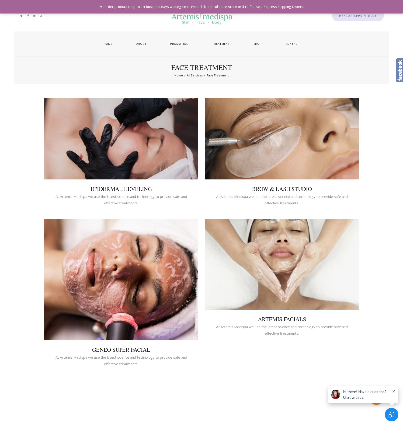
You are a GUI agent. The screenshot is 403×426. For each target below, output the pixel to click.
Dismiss (298, 6)
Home (178, 75)
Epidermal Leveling (121, 188)
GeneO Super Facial (121, 349)
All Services (195, 75)
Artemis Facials (282, 319)
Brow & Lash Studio (282, 188)
